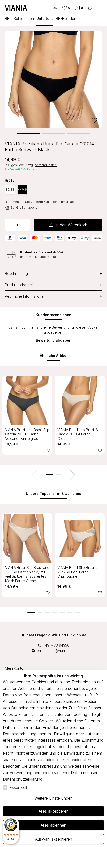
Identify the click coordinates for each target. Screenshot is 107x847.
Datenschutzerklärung (22, 779)
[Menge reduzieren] (9, 225)
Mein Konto (14, 668)
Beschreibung (53, 273)
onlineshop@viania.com (56, 650)
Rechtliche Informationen (53, 296)
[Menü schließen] (99, 8)
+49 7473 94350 (56, 645)
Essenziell (18, 787)
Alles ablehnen (53, 825)
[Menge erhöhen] (25, 225)
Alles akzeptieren (54, 811)
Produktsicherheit (53, 284)
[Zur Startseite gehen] (16, 8)
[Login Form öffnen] (55, 8)
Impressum (49, 766)
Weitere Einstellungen (53, 798)
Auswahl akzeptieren (53, 839)
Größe (9, 180)
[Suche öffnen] (90, 8)
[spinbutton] (17, 225)
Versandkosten (46, 165)
